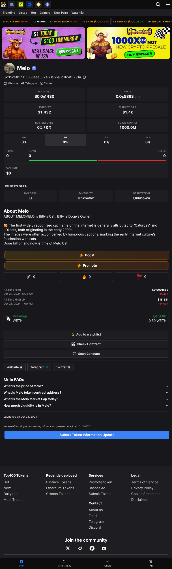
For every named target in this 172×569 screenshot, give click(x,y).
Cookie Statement (145, 494)
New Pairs (61, 12)
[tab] (24, 140)
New (7, 488)
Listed (23, 12)
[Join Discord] (104, 548)
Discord (95, 527)
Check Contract (89, 344)
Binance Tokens (58, 482)
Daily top (10, 494)
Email (93, 516)
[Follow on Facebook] (92, 548)
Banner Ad (97, 488)
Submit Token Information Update (87, 435)
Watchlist (77, 12)
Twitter (48, 83)
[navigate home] (3, 4)
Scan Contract (89, 353)
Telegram (31, 83)
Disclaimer (139, 499)
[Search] (159, 4)
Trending (9, 12)
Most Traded (14, 499)
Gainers (45, 12)
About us (96, 510)
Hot (33, 12)
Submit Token (100, 494)
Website (13, 83)
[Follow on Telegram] (80, 548)
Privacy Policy (142, 488)
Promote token (100, 482)
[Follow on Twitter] (67, 548)
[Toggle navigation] (168, 4)
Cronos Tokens (58, 494)
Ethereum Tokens (60, 488)
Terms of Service (144, 482)
